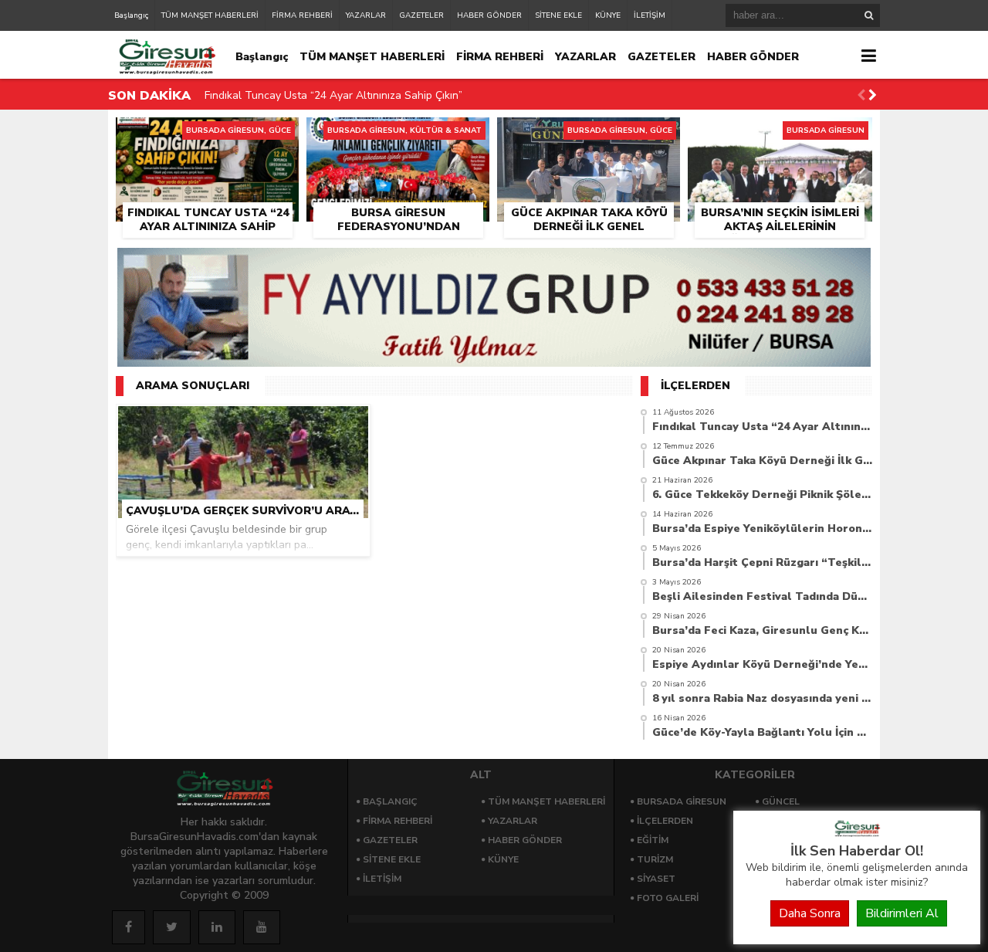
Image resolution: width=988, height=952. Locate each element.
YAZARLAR (366, 15)
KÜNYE (608, 15)
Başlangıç (131, 15)
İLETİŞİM (649, 15)
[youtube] (261, 927)
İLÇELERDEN (665, 821)
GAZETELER (421, 15)
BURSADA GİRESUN (681, 801)
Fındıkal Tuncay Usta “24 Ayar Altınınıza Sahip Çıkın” (333, 95)
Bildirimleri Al (902, 913)
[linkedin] (216, 927)
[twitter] (172, 927)
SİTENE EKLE (558, 15)
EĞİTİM (652, 840)
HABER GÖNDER (489, 15)
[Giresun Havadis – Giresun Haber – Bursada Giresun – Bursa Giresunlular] (857, 833)
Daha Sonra (810, 913)
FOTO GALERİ (668, 898)
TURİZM (655, 859)
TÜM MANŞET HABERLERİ (210, 15)
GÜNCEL (781, 801)
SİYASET (656, 878)
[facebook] (128, 927)
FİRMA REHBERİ (302, 15)
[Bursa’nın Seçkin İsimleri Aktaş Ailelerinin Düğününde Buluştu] (780, 135)
